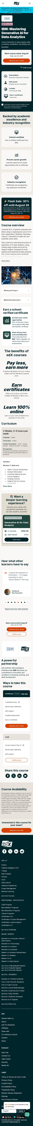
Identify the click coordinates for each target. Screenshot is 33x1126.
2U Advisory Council (9, 1034)
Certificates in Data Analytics (11, 922)
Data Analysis (6, 874)
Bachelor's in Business (9, 949)
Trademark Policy (8, 1090)
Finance (4, 877)
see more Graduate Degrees (11, 968)
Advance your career (16, 60)
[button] (4, 851)
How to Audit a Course (9, 985)
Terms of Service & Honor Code (13, 1077)
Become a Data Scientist (9, 994)
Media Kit (5, 1065)
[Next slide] (27, 602)
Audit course (27, 67)
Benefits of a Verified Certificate (12, 979)
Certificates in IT (7, 925)
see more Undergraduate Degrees (13, 966)
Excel (3, 880)
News (3, 1041)
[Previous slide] (5, 602)
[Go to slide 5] (21, 602)
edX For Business (8, 1025)
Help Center (6, 1059)
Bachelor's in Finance (9, 946)
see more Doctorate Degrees (11, 970)
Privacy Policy (6, 1080)
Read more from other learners (16, 609)
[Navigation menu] (3, 3)
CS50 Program (6, 905)
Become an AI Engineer (9, 999)
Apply (21, 1111)
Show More (4, 47)
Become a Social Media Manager (12, 988)
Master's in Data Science (10, 961)
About (3, 1022)
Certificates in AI (7, 916)
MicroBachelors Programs (10, 910)
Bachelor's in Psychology (10, 944)
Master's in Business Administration (13, 952)
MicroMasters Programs (9, 908)
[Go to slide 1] (8, 602)
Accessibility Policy (8, 1087)
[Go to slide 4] (18, 602)
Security (4, 1062)
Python (4, 865)
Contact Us (5, 1056)
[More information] (22, 213)
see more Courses (7, 896)
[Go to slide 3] (14, 602)
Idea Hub (4, 1052)
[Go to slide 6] (24, 602)
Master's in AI (6, 958)
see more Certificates (8, 930)
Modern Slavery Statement (11, 1093)
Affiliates (4, 1028)
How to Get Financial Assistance (12, 982)
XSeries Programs (7, 913)
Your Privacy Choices (9, 1099)
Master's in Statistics (8, 955)
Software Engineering (8, 885)
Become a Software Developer (12, 996)
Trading (4, 871)
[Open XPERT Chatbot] (27, 1113)
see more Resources (8, 1004)
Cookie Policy (6, 1083)
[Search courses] (30, 3)
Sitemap (4, 1096)
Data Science (6, 883)
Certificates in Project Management (13, 919)
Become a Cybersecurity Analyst (12, 991)
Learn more (17, 12)
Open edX (5, 1031)
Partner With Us (7, 1018)
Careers (4, 1038)
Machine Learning (7, 891)
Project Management (8, 888)
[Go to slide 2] (11, 602)
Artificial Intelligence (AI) (10, 868)
